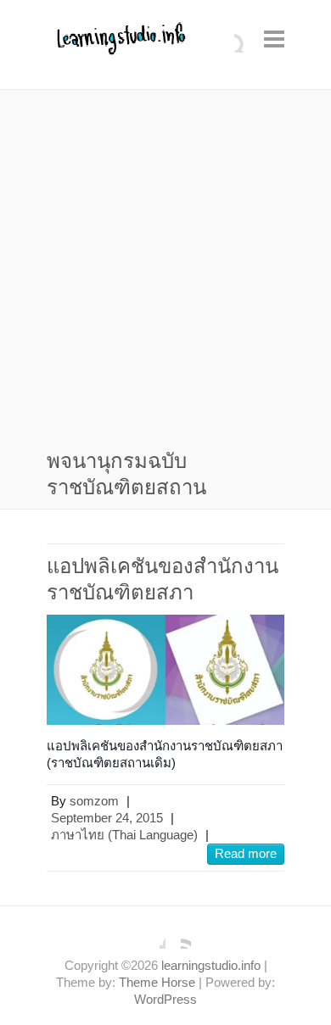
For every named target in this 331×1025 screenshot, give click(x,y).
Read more (246, 853)
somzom (94, 801)
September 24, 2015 (107, 818)
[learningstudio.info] (119, 44)
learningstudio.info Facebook (153, 936)
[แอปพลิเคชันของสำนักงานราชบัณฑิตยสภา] (165, 670)
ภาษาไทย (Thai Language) (124, 834)
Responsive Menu (274, 38)
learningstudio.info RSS (178, 936)
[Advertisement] (165, 272)
